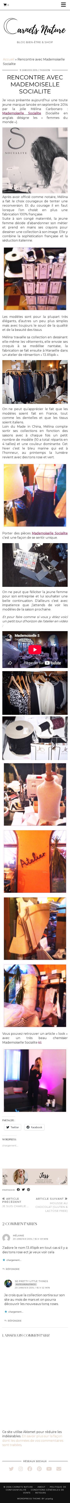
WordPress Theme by (35, 1498)
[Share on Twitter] (23, 1189)
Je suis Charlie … (15, 1202)
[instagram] (20, 1469)
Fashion (45, 70)
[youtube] (49, 1469)
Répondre (13, 1269)
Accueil (8, 59)
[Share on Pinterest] (28, 1189)
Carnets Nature (22, 1487)
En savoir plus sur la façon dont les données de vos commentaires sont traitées (32, 1440)
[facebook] (29, 1469)
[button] (64, 5)
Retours (40, 1492)
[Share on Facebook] (18, 1189)
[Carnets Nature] (35, 22)
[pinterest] (39, 1469)
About (41, 1487)
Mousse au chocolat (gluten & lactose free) (51, 1204)
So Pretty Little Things (31, 1281)
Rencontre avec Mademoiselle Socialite (35, 84)
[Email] (58, 1469)
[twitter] (11, 1469)
